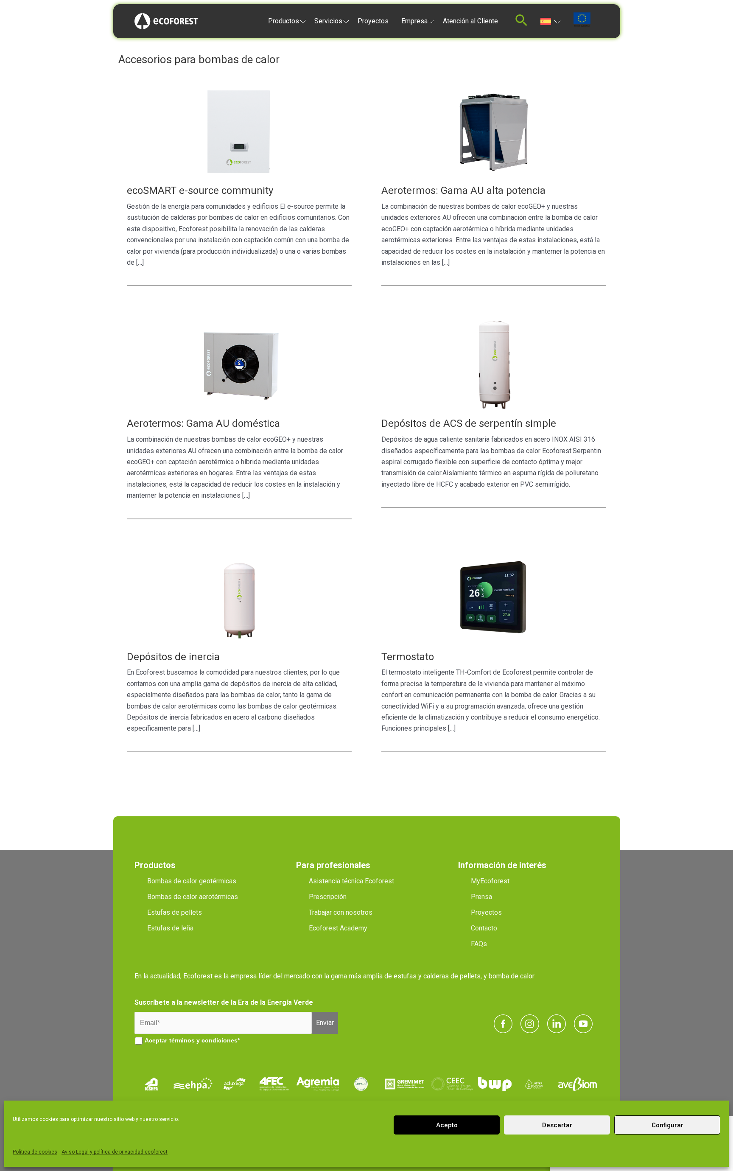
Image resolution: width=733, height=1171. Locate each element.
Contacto (484, 928)
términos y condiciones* (204, 1040)
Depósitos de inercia (173, 657)
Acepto (447, 1125)
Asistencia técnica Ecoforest (351, 881)
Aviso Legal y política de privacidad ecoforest (115, 1152)
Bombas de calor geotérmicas (191, 881)
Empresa (414, 21)
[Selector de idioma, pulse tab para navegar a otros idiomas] (550, 21)
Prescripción (328, 897)
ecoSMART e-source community (200, 190)
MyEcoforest (490, 881)
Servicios (328, 21)
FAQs (479, 944)
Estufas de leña (170, 928)
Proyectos (373, 21)
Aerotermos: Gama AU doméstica (203, 423)
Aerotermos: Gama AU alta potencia (463, 190)
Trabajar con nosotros (340, 912)
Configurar (667, 1125)
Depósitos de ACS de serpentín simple (468, 423)
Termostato (407, 657)
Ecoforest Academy (338, 928)
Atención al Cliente (470, 21)
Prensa (481, 897)
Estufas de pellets (174, 912)
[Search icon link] (521, 23)
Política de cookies (35, 1152)
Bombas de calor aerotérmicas (192, 897)
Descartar (557, 1125)
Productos (283, 21)
